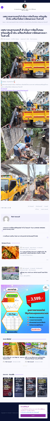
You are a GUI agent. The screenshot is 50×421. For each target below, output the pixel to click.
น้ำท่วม (37, 209)
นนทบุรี (46, 206)
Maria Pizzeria (33, 247)
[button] (25, 85)
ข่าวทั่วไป (13, 39)
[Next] (26, 365)
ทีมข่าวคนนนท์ (6, 39)
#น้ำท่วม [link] (14, 90)
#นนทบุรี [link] (19, 90)
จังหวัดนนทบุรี (39, 206)
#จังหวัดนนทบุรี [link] (24, 90)
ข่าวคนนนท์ (31, 206)
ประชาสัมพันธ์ (12, 344)
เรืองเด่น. (17, 39)
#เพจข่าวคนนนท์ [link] (5, 90)
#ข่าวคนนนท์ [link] (4, 88)
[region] (33, 411)
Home (4, 22)
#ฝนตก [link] (10, 90)
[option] (14, 352)
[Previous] (24, 365)
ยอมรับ (33, 415)
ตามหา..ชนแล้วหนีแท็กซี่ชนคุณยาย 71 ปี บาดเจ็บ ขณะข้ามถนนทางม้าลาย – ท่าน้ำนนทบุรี (7, 381)
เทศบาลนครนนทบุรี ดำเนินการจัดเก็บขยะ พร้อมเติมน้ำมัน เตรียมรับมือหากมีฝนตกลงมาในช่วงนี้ (26, 22)
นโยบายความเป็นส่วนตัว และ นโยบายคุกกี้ (30, 412)
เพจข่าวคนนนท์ (45, 209)
